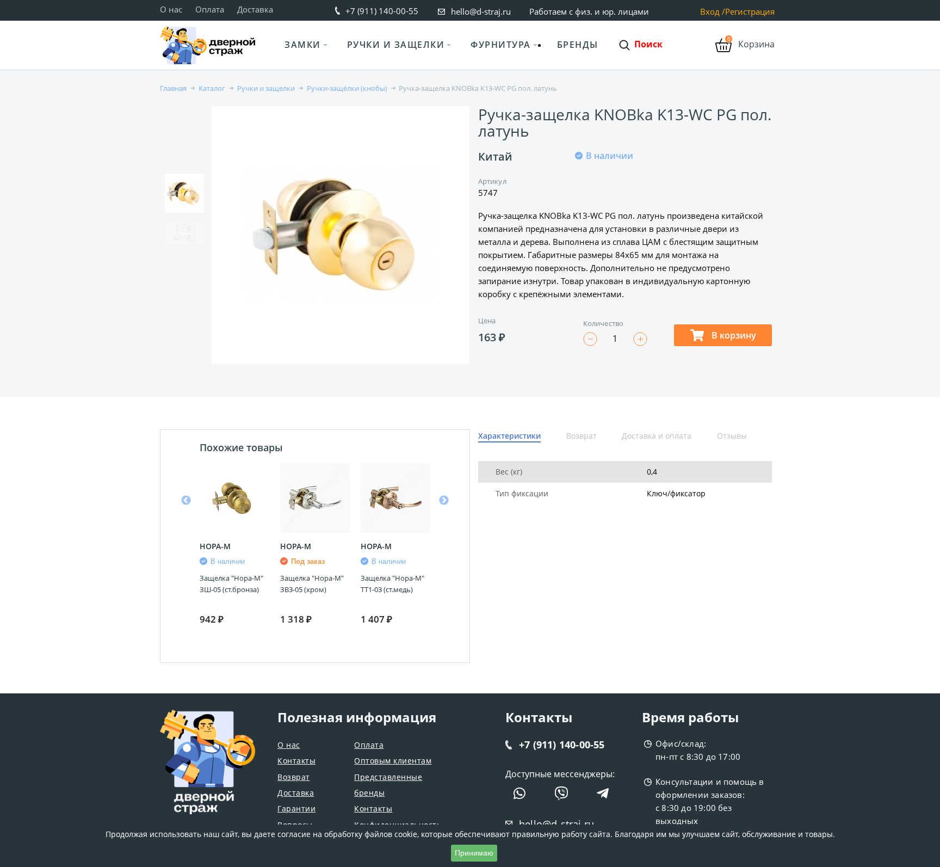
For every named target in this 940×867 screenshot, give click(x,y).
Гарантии (296, 808)
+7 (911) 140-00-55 (381, 10)
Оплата (209, 9)
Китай (495, 156)
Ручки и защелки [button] (396, 45)
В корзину (732, 335)
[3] (606, 191)
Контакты (296, 760)
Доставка (255, 9)
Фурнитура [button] (501, 45)
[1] (580, 191)
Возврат (293, 777)
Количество (603, 323)
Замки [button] (303, 45)
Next (443, 500)
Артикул (492, 181)
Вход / (712, 12)
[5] (632, 191)
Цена (487, 320)
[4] (619, 191)
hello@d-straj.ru (481, 11)
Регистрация (750, 12)
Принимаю (474, 852)
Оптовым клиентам (392, 760)
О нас (171, 9)
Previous (186, 500)
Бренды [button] (577, 45)
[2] (593, 191)
